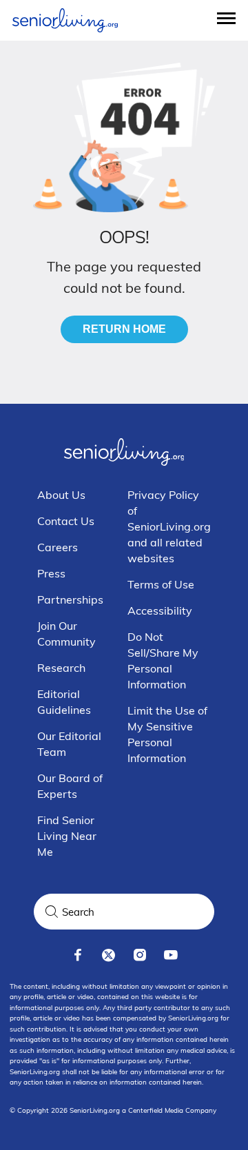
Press (51, 573)
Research (61, 668)
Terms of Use (160, 584)
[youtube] (170, 955)
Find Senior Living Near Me (66, 836)
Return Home (124, 329)
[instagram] (139, 955)
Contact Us (65, 521)
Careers (57, 547)
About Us (61, 495)
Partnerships (70, 599)
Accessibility (159, 610)
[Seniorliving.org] (65, 20)
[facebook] (77, 955)
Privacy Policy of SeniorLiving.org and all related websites (169, 526)
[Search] (51, 911)
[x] (108, 955)
